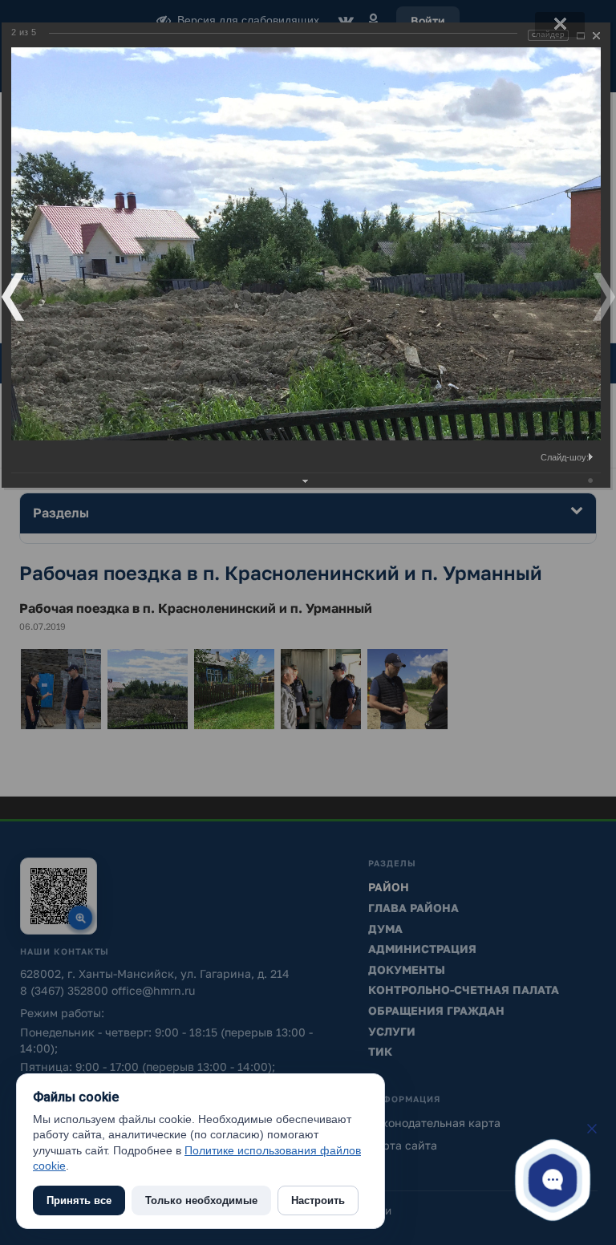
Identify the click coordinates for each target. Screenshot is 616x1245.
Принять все (79, 1200)
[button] (553, 1179)
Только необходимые (201, 1200)
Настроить (318, 1200)
